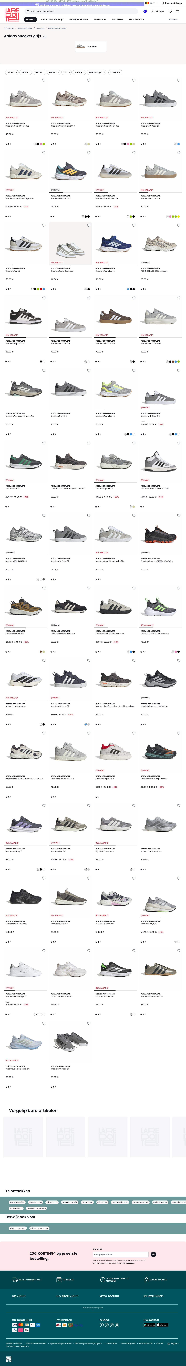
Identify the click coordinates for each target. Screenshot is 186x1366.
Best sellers (117, 19)
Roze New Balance (141, 1202)
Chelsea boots (35, 1202)
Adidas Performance (39, 1228)
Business (173, 19)
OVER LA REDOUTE (18, 1296)
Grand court (87, 1202)
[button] (177, 11)
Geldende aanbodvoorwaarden (36, 1344)
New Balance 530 (17, 1202)
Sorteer (10, 72)
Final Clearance (136, 19)
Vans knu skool (16, 1208)
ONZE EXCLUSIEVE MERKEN (109, 1296)
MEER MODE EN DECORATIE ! (153, 1296)
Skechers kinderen (120, 1202)
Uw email (97, 1249)
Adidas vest (102, 1202)
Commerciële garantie (128, 1344)
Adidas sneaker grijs (57, 28)
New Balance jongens (36, 1208)
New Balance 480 (69, 1202)
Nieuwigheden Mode (78, 19)
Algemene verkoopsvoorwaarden (61, 1344)
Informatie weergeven (93, 1307)
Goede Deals (100, 19)
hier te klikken (128, 1263)
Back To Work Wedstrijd (52, 19)
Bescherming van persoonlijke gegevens (88, 1344)
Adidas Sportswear (18, 1228)
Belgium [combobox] (174, 1344)
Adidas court (52, 1202)
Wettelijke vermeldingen (14, 1344)
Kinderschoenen (160, 1202)
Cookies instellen (111, 1344)
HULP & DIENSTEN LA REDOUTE (67, 1296)
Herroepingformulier (146, 1344)
